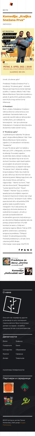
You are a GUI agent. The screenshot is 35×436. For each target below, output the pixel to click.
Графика (19, 341)
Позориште (7, 345)
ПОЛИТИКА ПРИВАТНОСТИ (13, 370)
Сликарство (7, 350)
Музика (6, 354)
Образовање (21, 350)
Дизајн (5, 358)
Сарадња (19, 354)
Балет (18, 345)
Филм (5, 341)
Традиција (20, 358)
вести (5, 10)
